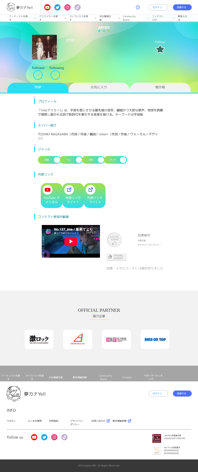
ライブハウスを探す (78, 18)
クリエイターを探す (48, 18)
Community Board (129, 18)
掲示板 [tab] (160, 87)
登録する (181, 7)
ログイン (157, 7)
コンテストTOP (158, 18)
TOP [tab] (37, 87)
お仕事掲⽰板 (105, 18)
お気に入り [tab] (99, 87)
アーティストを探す (18, 18)
